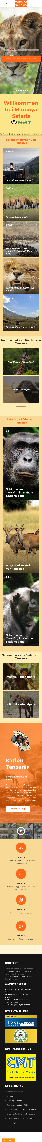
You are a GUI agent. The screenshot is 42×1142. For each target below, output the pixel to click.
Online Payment (13, 1123)
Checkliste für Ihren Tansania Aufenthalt (22, 1109)
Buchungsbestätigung (15, 1101)
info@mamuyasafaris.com (21, 1005)
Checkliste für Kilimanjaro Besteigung (21, 1114)
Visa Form (10, 1096)
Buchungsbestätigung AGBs (17, 1105)
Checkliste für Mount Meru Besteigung (21, 1118)
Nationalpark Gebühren (15, 1092)
